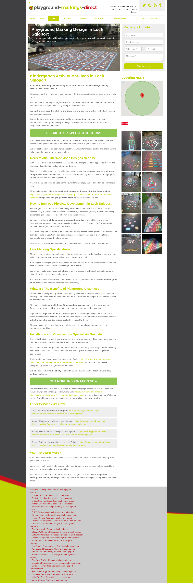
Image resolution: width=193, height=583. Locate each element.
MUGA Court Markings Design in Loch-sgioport (53, 501)
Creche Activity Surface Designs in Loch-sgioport (53, 523)
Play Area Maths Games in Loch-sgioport (50, 529)
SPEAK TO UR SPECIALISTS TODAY (73, 133)
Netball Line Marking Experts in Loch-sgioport (52, 504)
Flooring (99, 18)
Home (32, 18)
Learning (83, 18)
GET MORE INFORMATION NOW (73, 381)
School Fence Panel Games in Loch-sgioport (52, 540)
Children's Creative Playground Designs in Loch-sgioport (57, 532)
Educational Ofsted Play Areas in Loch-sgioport (53, 552)
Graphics (67, 18)
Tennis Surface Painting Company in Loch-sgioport (54, 506)
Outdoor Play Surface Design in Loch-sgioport (52, 566)
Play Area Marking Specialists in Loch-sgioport (50, 490)
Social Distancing (150, 18)
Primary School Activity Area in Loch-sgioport (52, 518)
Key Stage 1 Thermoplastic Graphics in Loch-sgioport (56, 546)
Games (42, 18)
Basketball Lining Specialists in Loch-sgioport (52, 498)
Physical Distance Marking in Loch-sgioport (49, 580)
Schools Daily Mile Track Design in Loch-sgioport (53, 554)
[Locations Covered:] (29, 2)
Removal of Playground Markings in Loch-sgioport (54, 571)
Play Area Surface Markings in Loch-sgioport (51, 560)
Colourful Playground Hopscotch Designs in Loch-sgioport (57, 535)
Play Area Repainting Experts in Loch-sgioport (52, 574)
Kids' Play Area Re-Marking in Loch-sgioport (51, 577)
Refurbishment (120, 18)
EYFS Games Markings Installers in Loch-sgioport (54, 512)
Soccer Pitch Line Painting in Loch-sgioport (51, 495)
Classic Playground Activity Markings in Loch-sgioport (55, 537)
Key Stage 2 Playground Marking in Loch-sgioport (54, 549)
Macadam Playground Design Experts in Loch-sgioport (56, 563)
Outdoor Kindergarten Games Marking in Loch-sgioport (56, 521)
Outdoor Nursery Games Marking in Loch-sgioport (54, 515)
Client (53, 18)
